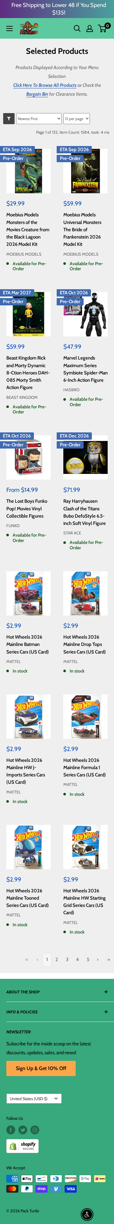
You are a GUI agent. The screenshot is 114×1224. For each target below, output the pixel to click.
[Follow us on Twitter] (22, 1129)
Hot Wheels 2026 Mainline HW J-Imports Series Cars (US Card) (25, 771)
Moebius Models (23, 254)
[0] (102, 28)
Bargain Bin (37, 94)
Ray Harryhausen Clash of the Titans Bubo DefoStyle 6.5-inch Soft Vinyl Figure (84, 512)
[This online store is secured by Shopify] (57, 1143)
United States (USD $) (29, 1098)
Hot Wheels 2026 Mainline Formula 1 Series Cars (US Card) (84, 767)
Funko (13, 525)
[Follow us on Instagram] (34, 1129)
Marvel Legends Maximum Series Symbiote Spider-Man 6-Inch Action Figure (85, 369)
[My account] (89, 28)
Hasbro (71, 389)
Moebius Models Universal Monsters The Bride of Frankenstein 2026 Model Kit (82, 229)
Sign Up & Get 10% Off (41, 1068)
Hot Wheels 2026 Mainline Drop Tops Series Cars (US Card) (84, 644)
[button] (102, 28)
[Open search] (77, 28)
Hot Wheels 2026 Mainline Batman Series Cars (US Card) (27, 644)
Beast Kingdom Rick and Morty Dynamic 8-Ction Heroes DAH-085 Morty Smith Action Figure (28, 372)
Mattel (13, 661)
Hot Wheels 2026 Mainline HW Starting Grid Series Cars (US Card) (84, 902)
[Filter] (9, 118)
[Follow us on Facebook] (10, 1129)
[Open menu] (9, 28)
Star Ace (72, 532)
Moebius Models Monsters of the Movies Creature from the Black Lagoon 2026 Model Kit (27, 229)
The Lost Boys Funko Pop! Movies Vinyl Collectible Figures (26, 508)
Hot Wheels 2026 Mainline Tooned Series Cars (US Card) (27, 898)
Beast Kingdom (22, 397)
